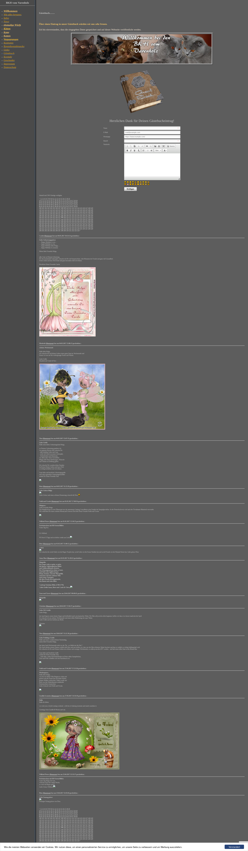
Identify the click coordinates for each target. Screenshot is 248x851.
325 (54, 229)
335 (81, 229)
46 (51, 202)
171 (70, 214)
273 (75, 223)
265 (54, 223)
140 (40, 212)
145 (54, 212)
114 (78, 208)
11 (53, 199)
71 (61, 204)
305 (54, 227)
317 (86, 227)
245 (54, 221)
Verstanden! (234, 846)
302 (46, 227)
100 (40, 208)
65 (49, 204)
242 (46, 221)
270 (67, 223)
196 (84, 215)
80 (40, 206)
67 (53, 204)
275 (81, 223)
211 (70, 217)
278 (89, 223)
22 (44, 201)
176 (84, 214)
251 (70, 221)
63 (46, 204)
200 (40, 217)
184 (51, 215)
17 (65, 199)
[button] (127, 146)
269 (65, 223)
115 (81, 208)
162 (46, 214)
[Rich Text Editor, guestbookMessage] (152, 165)
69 (57, 204)
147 (59, 212)
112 (73, 208)
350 (67, 230)
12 (55, 199)
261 (43, 223)
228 (62, 219)
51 (61, 202)
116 (84, 208)
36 (71, 201)
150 (67, 212)
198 (89, 215)
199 (92, 215)
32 (63, 201)
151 (70, 212)
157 (86, 212)
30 (59, 201)
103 (48, 208)
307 (59, 227)
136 (84, 210)
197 (86, 215)
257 (86, 221)
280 (40, 225)
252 (73, 221)
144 (51, 212)
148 (62, 212)
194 (78, 215)
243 (48, 221)
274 (78, 223)
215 (81, 217)
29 (57, 201)
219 (92, 217)
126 (56, 210)
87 (53, 206)
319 (92, 227)
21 (42, 201)
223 (48, 219)
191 (70, 215)
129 (65, 210)
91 (61, 206)
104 (51, 208)
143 (48, 212)
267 (59, 223)
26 (51, 201)
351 (70, 230)
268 (62, 223)
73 (65, 204)
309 (65, 227)
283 (48, 225)
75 (69, 204)
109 (65, 208)
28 (55, 201)
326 (56, 229)
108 (62, 208)
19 (69, 199)
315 (81, 227)
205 (54, 217)
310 (67, 227)
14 (59, 199)
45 (49, 202)
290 (67, 225)
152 (73, 212)
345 (54, 230)
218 (89, 217)
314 (78, 227)
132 (73, 210)
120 (40, 210)
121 (43, 210)
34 (67, 201)
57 (73, 202)
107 (59, 208)
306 (56, 227)
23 (46, 201)
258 (89, 221)
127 (59, 210)
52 (63, 202)
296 (84, 225)
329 (65, 229)
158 (89, 212)
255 (81, 221)
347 (59, 230)
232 (73, 219)
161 (43, 214)
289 (65, 225)
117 (86, 208)
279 (92, 223)
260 (40, 223)
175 (81, 214)
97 (73, 206)
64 (47, 204)
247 (59, 221)
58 (75, 202)
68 (55, 204)
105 (54, 208)
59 (77, 202)
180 (40, 215)
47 (53, 202)
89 (57, 206)
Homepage (48, 236)
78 (75, 204)
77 (73, 204)
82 (44, 206)
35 (69, 201)
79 (77, 204)
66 (51, 204)
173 (75, 214)
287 (59, 225)
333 (75, 229)
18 (67, 199)
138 (89, 210)
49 (57, 202)
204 (51, 217)
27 (53, 201)
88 (55, 206)
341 (43, 230)
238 (89, 219)
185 (54, 215)
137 (86, 210)
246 (56, 221)
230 (67, 219)
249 (65, 221)
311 (70, 227)
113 (75, 208)
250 (67, 221)
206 (56, 217)
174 (78, 214)
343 (48, 230)
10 (51, 199)
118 (89, 208)
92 (63, 206)
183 (48, 215)
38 (75, 201)
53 (65, 202)
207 (59, 217)
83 (46, 206)
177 (86, 214)
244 (51, 221)
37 (73, 201)
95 (69, 206)
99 (77, 206)
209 (65, 217)
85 (49, 206)
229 (65, 219)
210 (67, 217)
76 (71, 204)
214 (78, 217)
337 (86, 229)
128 (62, 210)
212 (73, 217)
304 (51, 227)
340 (40, 230)
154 (78, 212)
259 (92, 221)
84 (47, 206)
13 (57, 199)
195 (81, 215)
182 (46, 215)
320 (40, 229)
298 (89, 225)
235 (81, 219)
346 (56, 230)
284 (51, 225)
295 (81, 225)
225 (54, 219)
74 (67, 204)
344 (51, 230)
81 (42, 206)
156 (84, 212)
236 (84, 219)
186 (56, 215)
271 (70, 223)
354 (78, 230)
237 (86, 219)
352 (73, 230)
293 (75, 225)
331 (70, 229)
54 (67, 202)
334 (78, 229)
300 (40, 227)
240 (40, 221)
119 (92, 208)
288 (62, 225)
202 (46, 217)
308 (62, 227)
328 (62, 229)
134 (78, 210)
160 (40, 214)
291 (70, 225)
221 (43, 219)
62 (44, 204)
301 (43, 227)
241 (43, 221)
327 (59, 229)
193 (75, 215)
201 (43, 217)
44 (47, 202)
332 (73, 229)
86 (51, 206)
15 (61, 199)
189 (65, 215)
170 (67, 214)
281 (43, 225)
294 (78, 225)
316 (84, 227)
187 (59, 215)
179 (92, 214)
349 (65, 230)
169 (65, 214)
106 (56, 208)
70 (59, 204)
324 (51, 229)
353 (75, 230)
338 (89, 229)
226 (56, 219)
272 (73, 223)
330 (67, 229)
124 (51, 210)
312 (73, 227)
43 (46, 202)
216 (84, 217)
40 (40, 202)
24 (47, 201)
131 (70, 210)
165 (54, 214)
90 (59, 206)
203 (48, 217)
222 (46, 219)
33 (65, 201)
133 (75, 210)
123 (48, 210)
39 (77, 201)
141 (43, 212)
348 (62, 230)
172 (73, 214)
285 (54, 225)
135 (81, 210)
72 (63, 204)
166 (56, 214)
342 (46, 230)
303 (48, 227)
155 (81, 212)
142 (46, 212)
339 (92, 229)
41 (42, 202)
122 (46, 210)
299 (92, 225)
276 (84, 223)
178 (89, 214)
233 (75, 219)
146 (56, 212)
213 (75, 217)
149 (65, 212)
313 (75, 227)
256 (84, 221)
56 (71, 202)
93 (65, 206)
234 (78, 219)
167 (59, 214)
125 (54, 210)
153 (75, 212)
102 (46, 208)
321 (43, 229)
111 (70, 208)
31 (61, 201)
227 (59, 219)
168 (62, 214)
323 (48, 229)
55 (69, 202)
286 (56, 225)
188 (62, 215)
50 (59, 202)
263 (48, 223)
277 (86, 223)
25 (49, 201)
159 (92, 212)
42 (44, 202)
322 (46, 229)
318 (89, 227)
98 (75, 206)
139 (92, 210)
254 (78, 221)
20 (40, 201)
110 (67, 208)
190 (67, 215)
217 (86, 217)
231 (70, 219)
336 (84, 229)
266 (56, 223)
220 (40, 219)
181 (43, 215)
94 (67, 206)
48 (55, 202)
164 (51, 214)
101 (43, 208)
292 (73, 225)
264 (51, 223)
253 (75, 221)
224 (51, 219)
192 (73, 215)
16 (63, 199)
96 (71, 206)
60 (40, 204)
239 (92, 219)
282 (46, 225)
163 (48, 214)
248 (62, 221)
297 (86, 225)
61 (42, 204)
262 (46, 223)
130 (67, 210)
